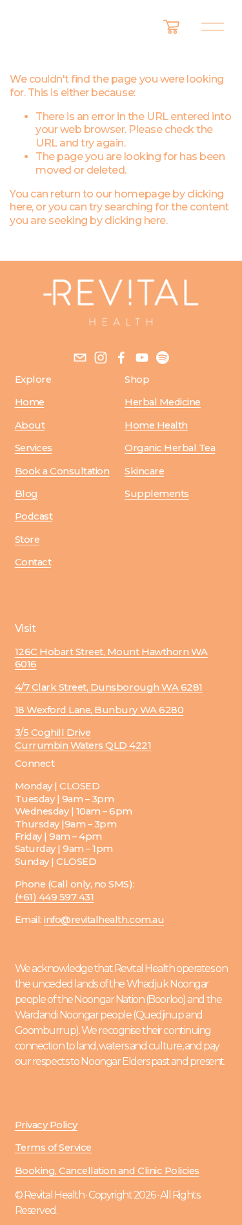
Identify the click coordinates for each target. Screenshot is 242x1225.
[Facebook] (121, 357)
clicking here (135, 220)
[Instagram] (100, 357)
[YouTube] (142, 357)
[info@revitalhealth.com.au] (80, 357)
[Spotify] (162, 357)
